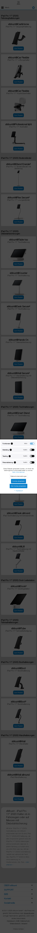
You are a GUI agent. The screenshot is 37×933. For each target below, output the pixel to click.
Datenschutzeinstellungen (18, 476)
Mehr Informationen (18, 472)
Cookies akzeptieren (18, 481)
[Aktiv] (32, 444)
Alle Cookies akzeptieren (18, 486)
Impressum (19, 491)
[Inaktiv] (32, 450)
